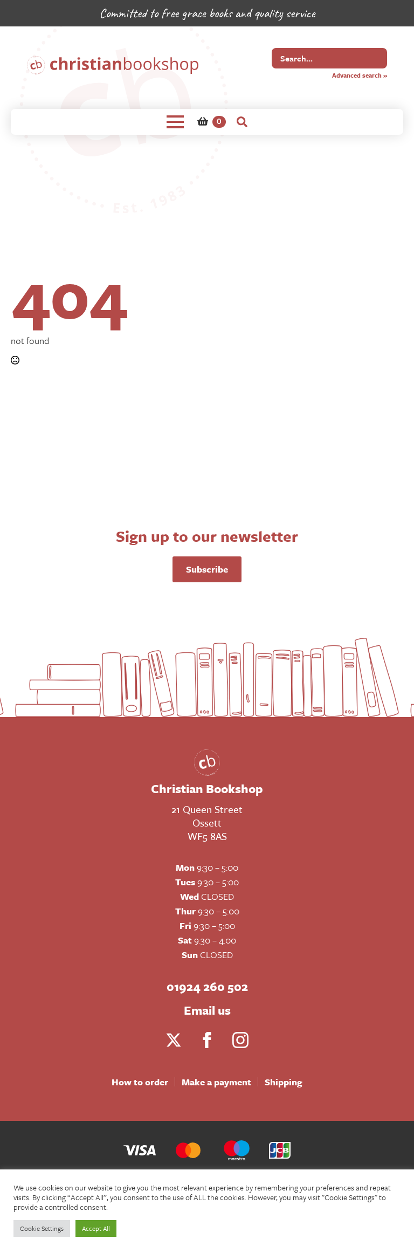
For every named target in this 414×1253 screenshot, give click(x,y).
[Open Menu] (175, 121)
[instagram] (240, 1040)
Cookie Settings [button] (42, 1228)
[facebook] (207, 1040)
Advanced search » (359, 75)
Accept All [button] (96, 1228)
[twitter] (173, 1040)
